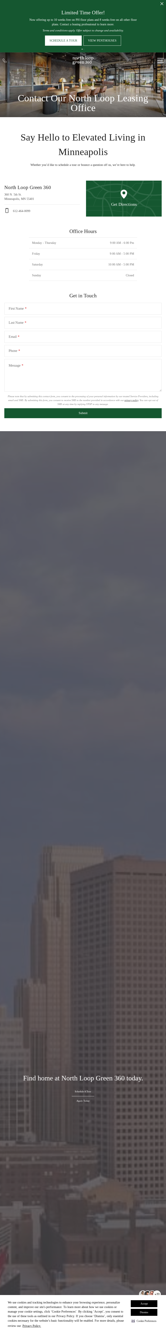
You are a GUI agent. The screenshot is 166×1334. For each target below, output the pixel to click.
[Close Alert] (162, 5)
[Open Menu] (160, 60)
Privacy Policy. (31, 1326)
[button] (144, 1321)
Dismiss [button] (144, 1312)
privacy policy (131, 400)
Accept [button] (144, 1303)
